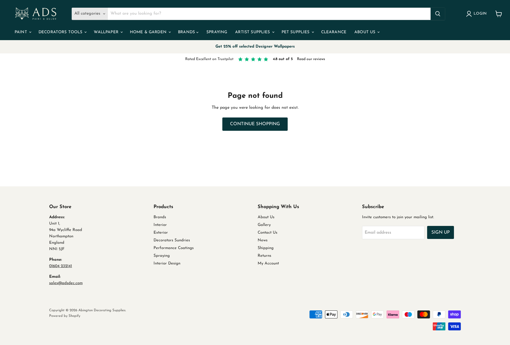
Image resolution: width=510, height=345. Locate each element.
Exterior (161, 233)
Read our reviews (311, 59)
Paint (21, 32)
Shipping (266, 248)
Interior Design (167, 264)
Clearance (333, 32)
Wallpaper (107, 32)
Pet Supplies (296, 32)
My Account (268, 264)
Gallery (264, 225)
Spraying (216, 32)
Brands (187, 32)
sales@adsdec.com (66, 283)
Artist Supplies (253, 32)
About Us (365, 32)
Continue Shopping (255, 124)
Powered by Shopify (64, 316)
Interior (160, 225)
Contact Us (267, 233)
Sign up (440, 232)
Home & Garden (149, 32)
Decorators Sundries (172, 240)
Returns (264, 256)
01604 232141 (60, 266)
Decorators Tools (61, 32)
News (262, 240)
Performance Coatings (174, 248)
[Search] (438, 14)
